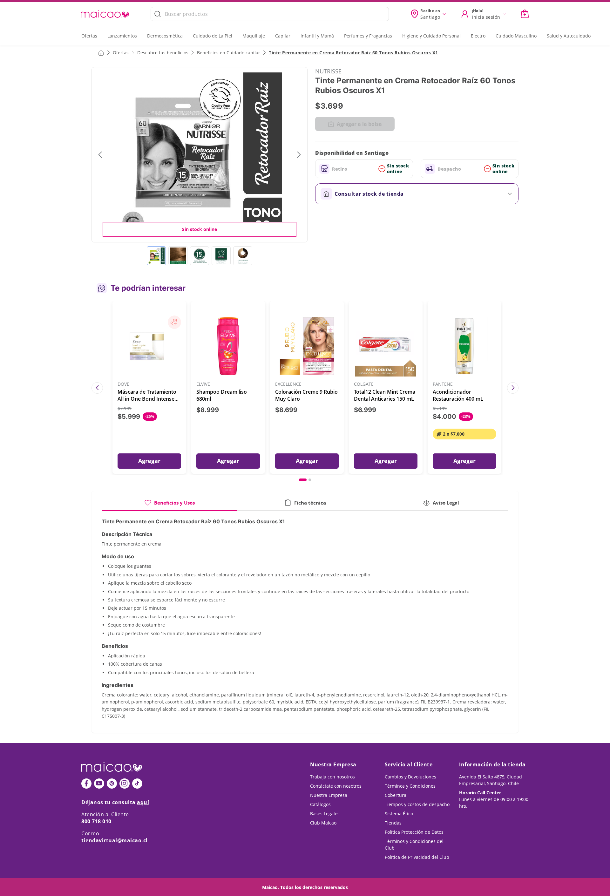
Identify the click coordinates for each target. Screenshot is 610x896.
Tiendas (393, 823)
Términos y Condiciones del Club (414, 844)
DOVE (123, 384)
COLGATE (364, 384)
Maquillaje (253, 36)
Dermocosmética (165, 36)
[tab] (169, 505)
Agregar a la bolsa (359, 123)
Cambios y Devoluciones (410, 777)
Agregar (149, 461)
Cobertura (395, 795)
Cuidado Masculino (516, 36)
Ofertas (89, 36)
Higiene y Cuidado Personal (431, 36)
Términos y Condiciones (410, 786)
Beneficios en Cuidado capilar (228, 53)
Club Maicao (323, 823)
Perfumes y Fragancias (368, 36)
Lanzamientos (122, 36)
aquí (143, 802)
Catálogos (320, 804)
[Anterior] (97, 388)
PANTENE (443, 384)
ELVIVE (203, 384)
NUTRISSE (328, 71)
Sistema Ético (399, 814)
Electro (478, 36)
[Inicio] (101, 52)
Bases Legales (325, 814)
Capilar (282, 36)
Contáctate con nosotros (336, 786)
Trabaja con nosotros (332, 777)
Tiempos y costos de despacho (417, 804)
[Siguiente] (512, 388)
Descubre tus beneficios (162, 53)
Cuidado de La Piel (212, 36)
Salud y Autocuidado (569, 36)
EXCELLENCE (288, 384)
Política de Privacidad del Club (417, 857)
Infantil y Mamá (317, 36)
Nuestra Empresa (328, 795)
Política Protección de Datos (414, 832)
